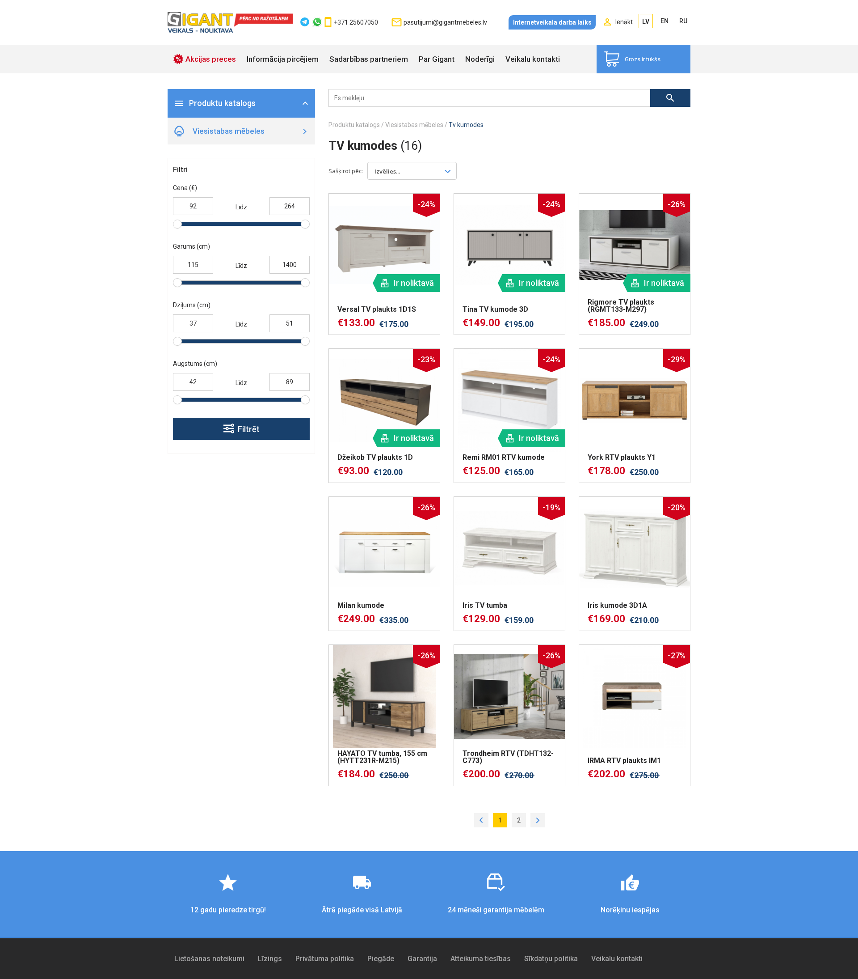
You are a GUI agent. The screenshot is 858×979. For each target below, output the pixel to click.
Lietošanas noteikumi (209, 958)
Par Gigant (436, 59)
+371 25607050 (356, 22)
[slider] (177, 224)
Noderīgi (480, 59)
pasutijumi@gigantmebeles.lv (445, 22)
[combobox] (412, 171)
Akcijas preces (210, 59)
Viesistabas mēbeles (414, 124)
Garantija (422, 958)
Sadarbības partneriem (368, 59)
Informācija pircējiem (283, 59)
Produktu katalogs (354, 124)
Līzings (270, 958)
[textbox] (392, 170)
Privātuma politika (324, 958)
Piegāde (380, 958)
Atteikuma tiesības (480, 958)
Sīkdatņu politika (551, 958)
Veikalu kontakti (532, 59)
